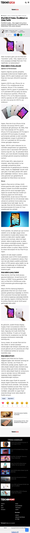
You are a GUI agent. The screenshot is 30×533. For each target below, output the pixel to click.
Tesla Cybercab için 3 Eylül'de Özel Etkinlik (20, 414)
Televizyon (18, 507)
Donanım (3, 509)
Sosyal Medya (18, 505)
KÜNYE (17, 515)
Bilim (2, 505)
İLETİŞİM (17, 519)
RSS (6, 527)
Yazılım (17, 509)
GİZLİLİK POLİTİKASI (20, 517)
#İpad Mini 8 (10, 398)
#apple (3, 398)
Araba (16, 503)
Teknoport (4, 15)
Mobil (9, 15)
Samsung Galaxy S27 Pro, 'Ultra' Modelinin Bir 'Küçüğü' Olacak (21, 421)
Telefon (3, 503)
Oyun (2, 507)
